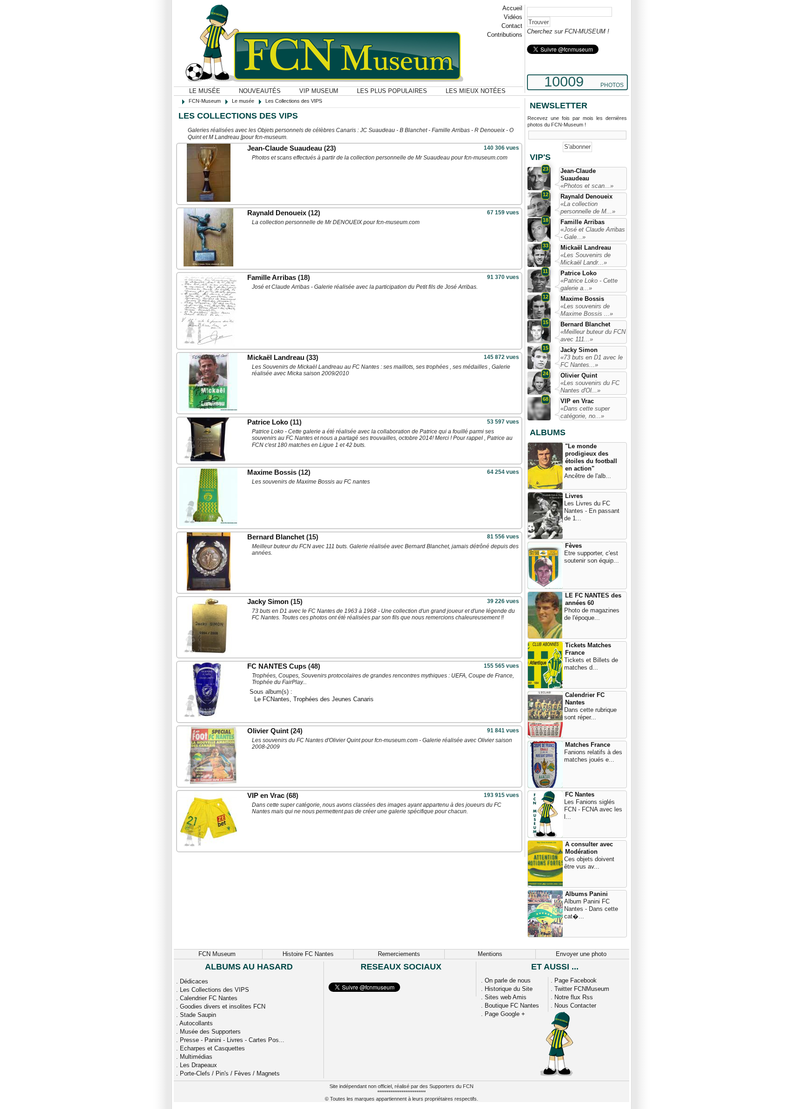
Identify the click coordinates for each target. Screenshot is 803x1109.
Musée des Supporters (210, 1031)
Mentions (490, 953)
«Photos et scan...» (586, 185)
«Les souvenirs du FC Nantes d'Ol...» (589, 386)
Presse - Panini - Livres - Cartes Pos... (232, 1039)
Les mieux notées (476, 90)
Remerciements (399, 953)
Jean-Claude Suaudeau (284, 148)
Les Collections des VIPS (214, 989)
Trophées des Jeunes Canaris (333, 699)
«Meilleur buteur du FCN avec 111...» (592, 335)
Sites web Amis (506, 997)
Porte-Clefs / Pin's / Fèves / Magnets (230, 1073)
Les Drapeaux (198, 1065)
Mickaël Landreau (275, 357)
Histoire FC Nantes (308, 953)
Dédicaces (194, 981)
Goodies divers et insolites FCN (222, 1006)
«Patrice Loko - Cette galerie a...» (589, 284)
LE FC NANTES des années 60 (593, 599)
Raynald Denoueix (276, 213)
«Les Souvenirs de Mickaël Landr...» (585, 259)
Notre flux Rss (573, 997)
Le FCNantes (272, 699)
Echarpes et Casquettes (212, 1048)
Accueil (512, 8)
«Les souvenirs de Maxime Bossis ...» (586, 310)
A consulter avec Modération (589, 848)
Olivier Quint (268, 731)
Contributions (504, 34)
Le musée (204, 90)
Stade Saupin (198, 1014)
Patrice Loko (268, 422)
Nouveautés (260, 90)
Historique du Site (509, 988)
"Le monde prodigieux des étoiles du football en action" (591, 457)
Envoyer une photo (581, 953)
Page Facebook (575, 980)
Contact (511, 25)
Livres (574, 495)
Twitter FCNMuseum (581, 988)
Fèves (573, 545)
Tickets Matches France (588, 649)
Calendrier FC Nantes (585, 698)
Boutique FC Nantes (512, 1005)
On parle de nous (508, 980)
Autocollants (196, 1023)
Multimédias (196, 1056)
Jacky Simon (268, 601)
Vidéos (513, 16)
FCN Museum (217, 953)
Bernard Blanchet (275, 537)
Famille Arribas (271, 277)
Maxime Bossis (271, 472)
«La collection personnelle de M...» (587, 207)
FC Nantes (579, 794)
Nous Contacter (575, 1005)
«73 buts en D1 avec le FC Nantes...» (591, 361)
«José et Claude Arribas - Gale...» (592, 233)
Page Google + (505, 1013)
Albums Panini (586, 893)
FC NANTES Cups (276, 666)
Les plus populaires (392, 90)
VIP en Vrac (265, 795)
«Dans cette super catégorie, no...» (585, 412)
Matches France (587, 744)
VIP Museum (318, 90)
